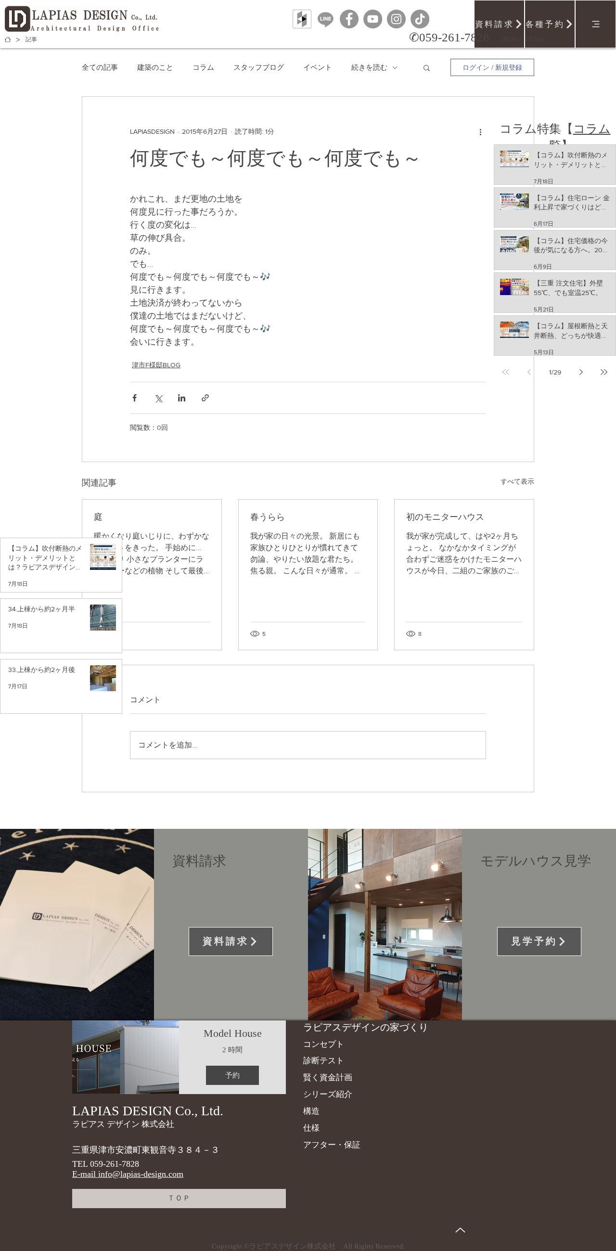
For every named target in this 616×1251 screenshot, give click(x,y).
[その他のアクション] (480, 131)
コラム (203, 67)
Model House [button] (233, 1033)
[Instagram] (396, 19)
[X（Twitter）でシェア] (158, 397)
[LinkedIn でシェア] (181, 397)
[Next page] (581, 372)
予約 (232, 1075)
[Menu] (595, 24)
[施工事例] (7, 39)
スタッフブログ (258, 67)
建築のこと (155, 67)
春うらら (267, 517)
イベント (317, 67)
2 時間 (232, 1050)
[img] (125, 1057)
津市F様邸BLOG (156, 365)
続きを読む (369, 67)
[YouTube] (372, 19)
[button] (426, 67)
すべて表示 (517, 481)
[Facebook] (349, 19)
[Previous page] (529, 372)
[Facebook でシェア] (134, 397)
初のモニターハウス (445, 517)
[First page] (505, 372)
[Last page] (604, 372)
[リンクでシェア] (205, 397)
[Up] (460, 1230)
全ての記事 (100, 67)
